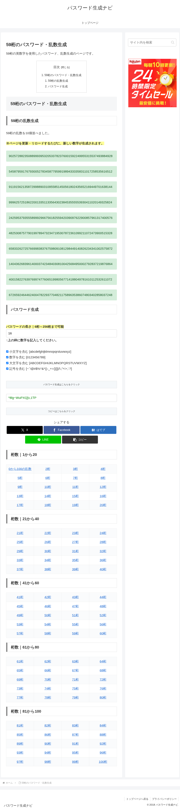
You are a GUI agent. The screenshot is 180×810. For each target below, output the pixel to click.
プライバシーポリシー (164, 798)
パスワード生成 (58, 86)
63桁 (75, 661)
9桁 (20, 487)
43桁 (75, 597)
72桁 (103, 679)
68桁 (103, 670)
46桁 (47, 606)
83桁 (75, 725)
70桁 (47, 679)
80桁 (103, 697)
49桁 (20, 615)
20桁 (103, 505)
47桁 (75, 606)
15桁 (75, 496)
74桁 (47, 688)
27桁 (75, 542)
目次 (56, 67)
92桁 (103, 743)
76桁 (103, 688)
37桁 (20, 569)
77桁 (20, 697)
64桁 (103, 661)
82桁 (47, 725)
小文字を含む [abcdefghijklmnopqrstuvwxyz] (40, 351)
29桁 (20, 551)
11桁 (75, 487)
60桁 (103, 633)
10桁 (47, 487)
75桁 (75, 688)
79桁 (75, 697)
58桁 (47, 633)
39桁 (75, 569)
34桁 (47, 560)
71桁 (75, 679)
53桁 (20, 624)
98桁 (47, 762)
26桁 (47, 542)
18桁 (47, 505)
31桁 (75, 551)
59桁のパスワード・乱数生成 (62, 75)
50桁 (47, 615)
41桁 (20, 597)
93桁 (20, 752)
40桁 (103, 569)
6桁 (47, 478)
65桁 (20, 670)
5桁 (20, 478)
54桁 (47, 624)
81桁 (20, 725)
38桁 (47, 569)
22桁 (47, 533)
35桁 (75, 560)
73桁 (20, 688)
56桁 (103, 624)
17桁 (20, 505)
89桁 (20, 743)
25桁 (20, 542)
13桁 (20, 496)
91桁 (75, 743)
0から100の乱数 (20, 469)
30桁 (47, 551)
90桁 (47, 743)
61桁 (20, 661)
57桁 (20, 633)
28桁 (103, 542)
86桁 (47, 734)
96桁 (103, 752)
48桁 (103, 606)
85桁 (20, 734)
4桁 (103, 469)
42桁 (47, 597)
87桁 (75, 734)
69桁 (20, 679)
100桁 (103, 762)
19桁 (75, 505)
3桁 (75, 469)
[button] (80, 440)
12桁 (103, 487)
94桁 (47, 752)
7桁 (75, 478)
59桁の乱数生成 (58, 80)
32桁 (103, 551)
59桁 (75, 633)
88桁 (103, 734)
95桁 (75, 752)
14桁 (47, 496)
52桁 (103, 615)
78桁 (47, 697)
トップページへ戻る (137, 798)
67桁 (75, 670)
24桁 (103, 533)
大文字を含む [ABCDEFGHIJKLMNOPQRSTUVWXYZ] (48, 363)
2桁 (47, 469)
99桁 (75, 762)
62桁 (47, 661)
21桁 (20, 533)
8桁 (103, 478)
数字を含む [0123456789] (27, 357)
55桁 (75, 624)
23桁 (75, 533)
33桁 (20, 560)
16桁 (103, 496)
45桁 (20, 606)
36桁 (103, 560)
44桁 (103, 597)
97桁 (20, 762)
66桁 (47, 670)
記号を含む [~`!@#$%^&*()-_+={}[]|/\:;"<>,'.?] (40, 368)
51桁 (75, 615)
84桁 (103, 725)
